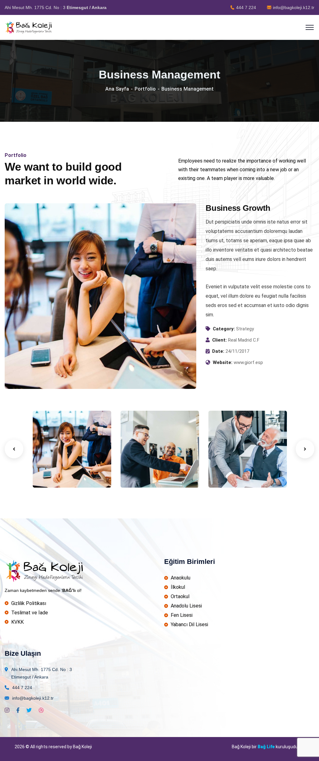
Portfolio (145, 89)
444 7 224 (246, 7)
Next (305, 449)
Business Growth (54, 461)
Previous (14, 449)
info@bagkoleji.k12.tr (293, 7)
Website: (222, 362)
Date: (218, 351)
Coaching (52, 474)
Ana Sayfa (117, 89)
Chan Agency (235, 465)
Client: (219, 340)
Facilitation (142, 474)
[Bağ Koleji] (29, 27)
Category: (224, 329)
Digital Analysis (150, 465)
